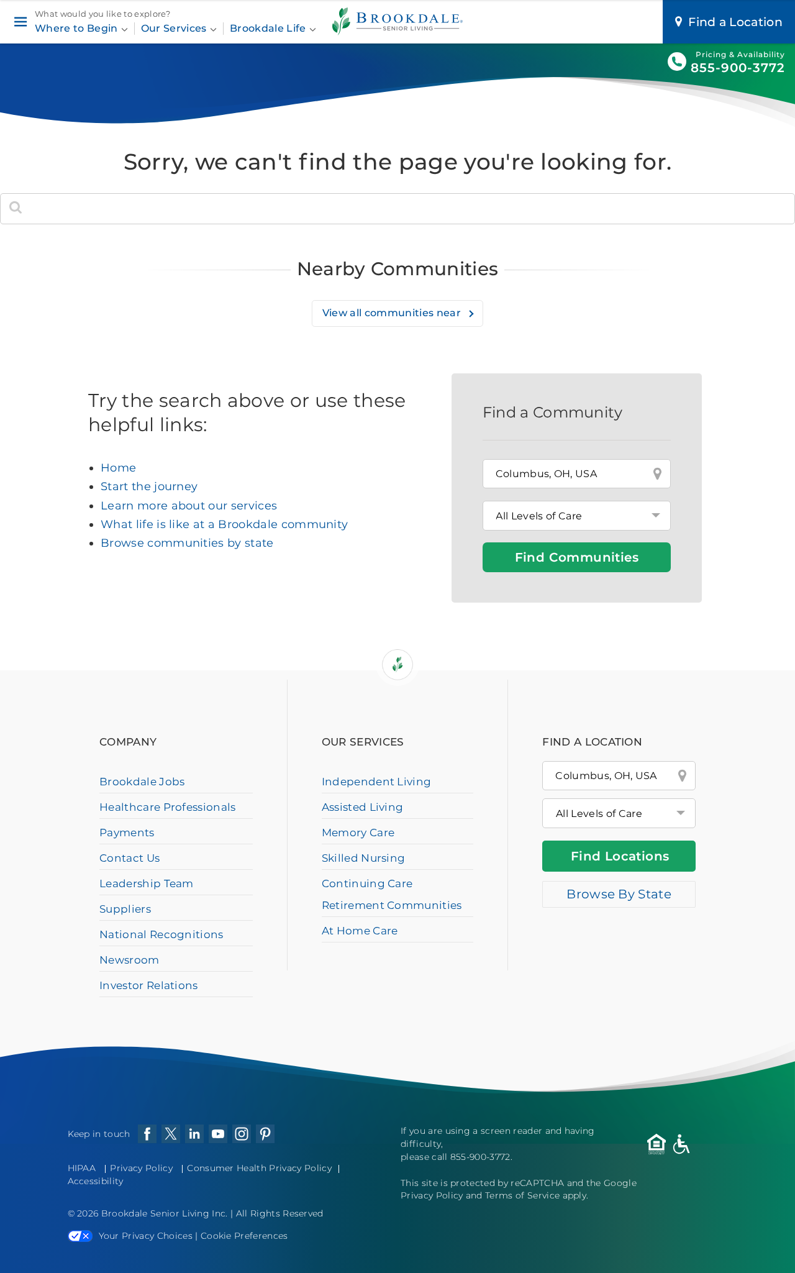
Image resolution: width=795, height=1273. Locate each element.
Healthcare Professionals (167, 807)
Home (118, 468)
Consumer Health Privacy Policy (259, 1168)
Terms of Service (522, 1195)
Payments (127, 832)
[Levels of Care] (577, 516)
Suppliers (125, 909)
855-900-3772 (738, 67)
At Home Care (360, 930)
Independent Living (377, 781)
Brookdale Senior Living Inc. (165, 1213)
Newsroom (129, 960)
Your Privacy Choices (146, 1235)
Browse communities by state (187, 543)
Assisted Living (363, 807)
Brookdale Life (269, 28)
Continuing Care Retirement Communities (392, 894)
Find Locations (620, 856)
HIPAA (82, 1168)
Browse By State (618, 894)
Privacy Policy (141, 1168)
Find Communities (576, 557)
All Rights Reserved (280, 1213)
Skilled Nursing (364, 858)
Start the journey (149, 486)
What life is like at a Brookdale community (224, 524)
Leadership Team (146, 883)
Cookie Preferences (244, 1235)
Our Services (175, 28)
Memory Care (358, 832)
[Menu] (20, 22)
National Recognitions (161, 934)
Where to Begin (77, 28)
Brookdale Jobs (141, 781)
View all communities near (392, 313)
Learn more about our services (189, 506)
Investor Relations (148, 985)
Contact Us (129, 858)
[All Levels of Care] (619, 813)
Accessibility (96, 1181)
